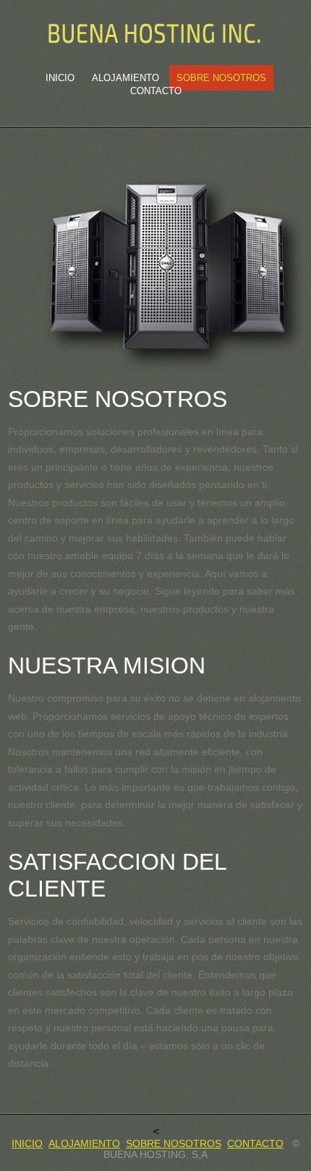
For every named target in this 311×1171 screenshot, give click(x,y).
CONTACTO (156, 90)
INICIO (60, 77)
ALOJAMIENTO (84, 1143)
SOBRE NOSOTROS (221, 77)
